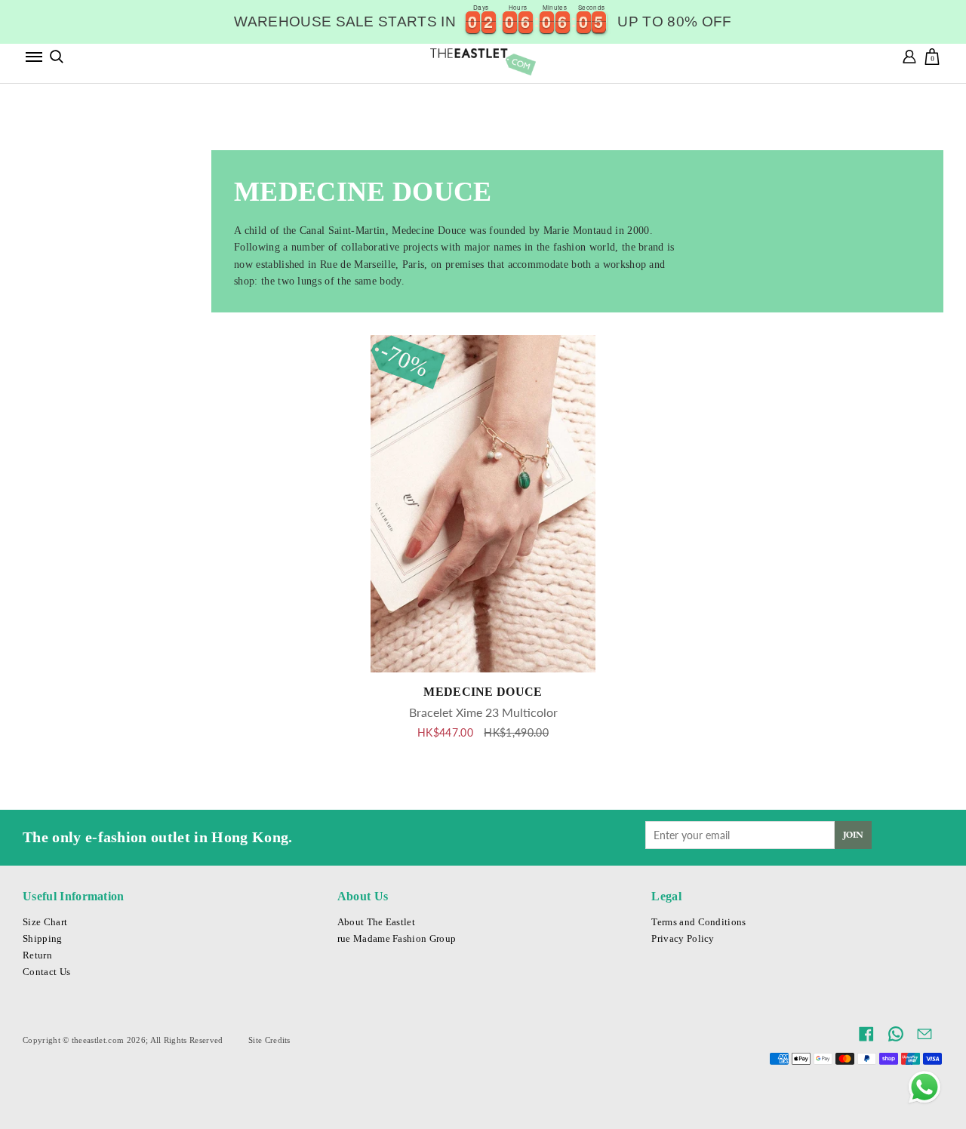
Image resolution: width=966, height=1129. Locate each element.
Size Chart (45, 922)
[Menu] (34, 56)
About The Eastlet (376, 922)
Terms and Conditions (698, 922)
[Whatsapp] (924, 1087)
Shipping (43, 939)
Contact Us (46, 972)
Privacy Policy (682, 939)
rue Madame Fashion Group (397, 939)
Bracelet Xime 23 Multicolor (483, 712)
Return (37, 955)
